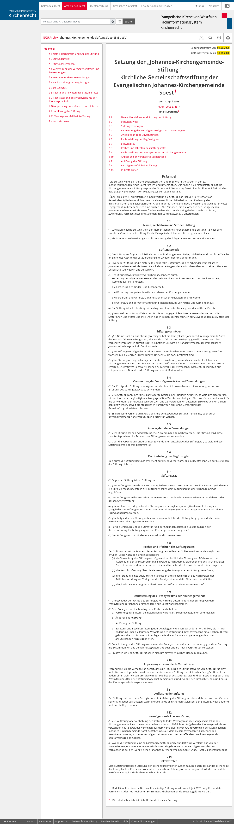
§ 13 (111, 170)
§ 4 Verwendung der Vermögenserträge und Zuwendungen (74, 70)
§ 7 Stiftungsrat (57, 87)
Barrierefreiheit (110, 821)
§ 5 (110, 134)
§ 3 (110, 126)
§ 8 (110, 148)
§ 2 (110, 121)
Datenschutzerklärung (84, 821)
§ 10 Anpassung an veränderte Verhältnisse (74, 106)
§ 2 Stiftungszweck (59, 58)
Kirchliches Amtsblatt (125, 6)
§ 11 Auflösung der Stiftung (64, 111)
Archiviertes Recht (74, 6)
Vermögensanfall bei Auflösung (139, 165)
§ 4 (110, 130)
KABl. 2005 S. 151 (169, 106)
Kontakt (31, 821)
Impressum (61, 821)
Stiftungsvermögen (132, 126)
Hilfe (125, 821)
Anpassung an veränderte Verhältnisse (143, 156)
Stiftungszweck (129, 121)
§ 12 (111, 165)
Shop (202, 6)
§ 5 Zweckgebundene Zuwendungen (69, 77)
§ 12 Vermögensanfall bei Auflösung (69, 116)
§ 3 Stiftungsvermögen (62, 64)
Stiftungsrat (128, 143)
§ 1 (110, 117)
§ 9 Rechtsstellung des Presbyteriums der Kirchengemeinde (73, 99)
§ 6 (110, 139)
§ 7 (110, 143)
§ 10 (111, 156)
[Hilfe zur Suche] (112, 21)
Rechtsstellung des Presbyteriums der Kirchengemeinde (153, 152)
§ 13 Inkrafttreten (59, 121)
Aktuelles (214, 6)
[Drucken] (227, 37)
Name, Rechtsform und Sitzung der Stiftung (146, 117)
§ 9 (110, 152)
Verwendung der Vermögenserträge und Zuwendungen (153, 130)
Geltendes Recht (50, 6)
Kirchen (11, 821)
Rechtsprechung (98, 6)
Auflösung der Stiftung (134, 161)
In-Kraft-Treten (129, 170)
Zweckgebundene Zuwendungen (140, 134)
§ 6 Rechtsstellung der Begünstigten (69, 82)
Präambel (49, 48)
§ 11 (111, 161)
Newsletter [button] (45, 821)
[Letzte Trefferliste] (119, 21)
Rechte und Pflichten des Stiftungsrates (144, 148)
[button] (226, 6)
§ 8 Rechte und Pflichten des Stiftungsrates (73, 92)
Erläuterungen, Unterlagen (156, 6)
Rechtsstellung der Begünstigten (140, 139)
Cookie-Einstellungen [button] (143, 821)
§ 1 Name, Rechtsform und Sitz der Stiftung (74, 53)
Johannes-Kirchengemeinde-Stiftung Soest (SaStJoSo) (85, 37)
